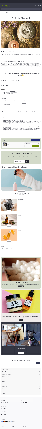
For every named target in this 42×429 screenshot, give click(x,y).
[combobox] (21, 9)
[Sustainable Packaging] (21, 269)
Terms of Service (4, 413)
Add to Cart (35, 145)
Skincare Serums (21, 190)
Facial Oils (19, 215)
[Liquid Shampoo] (9, 205)
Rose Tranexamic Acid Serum (21, 193)
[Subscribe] (27, 161)
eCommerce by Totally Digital (21, 426)
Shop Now (21, 319)
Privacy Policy (3, 411)
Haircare (19, 200)
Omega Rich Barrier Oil (22, 214)
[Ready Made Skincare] (21, 301)
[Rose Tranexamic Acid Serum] (21, 180)
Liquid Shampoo (21, 199)
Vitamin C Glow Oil (21, 229)
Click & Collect (3, 414)
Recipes (6, 12)
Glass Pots (24, 103)
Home (2, 12)
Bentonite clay (12, 91)
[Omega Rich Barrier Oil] (9, 220)
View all (39, 167)
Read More (21, 286)
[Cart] (38, 5)
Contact (2, 416)
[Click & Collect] (21, 335)
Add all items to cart (35, 139)
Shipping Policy (3, 408)
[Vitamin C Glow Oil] (9, 235)
